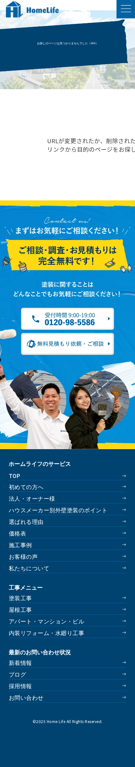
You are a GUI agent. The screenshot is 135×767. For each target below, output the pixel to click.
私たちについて (29, 568)
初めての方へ (26, 487)
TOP (14, 476)
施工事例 (20, 545)
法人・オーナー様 (32, 498)
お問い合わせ (26, 697)
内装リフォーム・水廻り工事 (46, 633)
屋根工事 (20, 610)
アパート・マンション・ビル (46, 621)
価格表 (17, 533)
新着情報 (20, 663)
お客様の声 (23, 556)
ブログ (17, 674)
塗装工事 (20, 598)
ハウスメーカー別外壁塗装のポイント (58, 510)
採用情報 (20, 686)
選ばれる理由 (26, 522)
